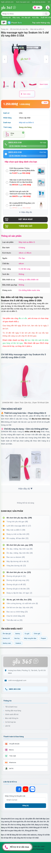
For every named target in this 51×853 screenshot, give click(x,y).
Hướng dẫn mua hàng (13, 711)
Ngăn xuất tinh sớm (7, 2)
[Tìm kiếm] (46, 13)
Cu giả (27, 633)
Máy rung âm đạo (30, 638)
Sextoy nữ (6, 638)
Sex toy (16, 638)
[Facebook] (18, 789)
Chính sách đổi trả (11, 714)
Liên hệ (7, 726)
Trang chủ (4, 29)
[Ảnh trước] (4, 59)
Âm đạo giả (7, 633)
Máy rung (16, 17)
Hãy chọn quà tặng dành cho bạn (21, 161)
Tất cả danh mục (11, 707)
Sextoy (17, 633)
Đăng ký (25, 805)
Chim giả (37, 633)
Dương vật (6, 17)
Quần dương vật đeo (38, 2)
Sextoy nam (7, 643)
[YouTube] (25, 789)
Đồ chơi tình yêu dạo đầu (19, 29)
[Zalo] (32, 789)
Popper (43, 638)
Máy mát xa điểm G (37, 29)
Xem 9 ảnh (44, 84)
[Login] (48, 8)
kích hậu (35, 17)
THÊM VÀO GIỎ (25, 226)
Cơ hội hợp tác (10, 722)
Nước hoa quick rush (23, 2)
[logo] (10, 9)
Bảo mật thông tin (11, 718)
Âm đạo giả (26, 17)
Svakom (18, 643)
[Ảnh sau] (46, 59)
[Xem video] (27, 94)
